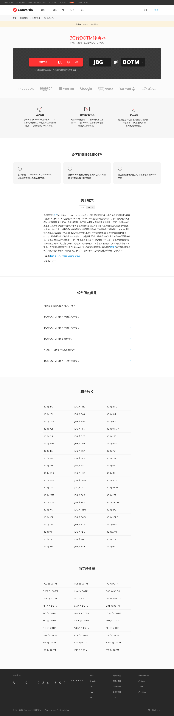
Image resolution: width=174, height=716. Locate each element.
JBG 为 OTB (48, 487)
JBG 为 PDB (48, 502)
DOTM (90, 207)
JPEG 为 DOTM (50, 583)
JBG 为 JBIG (79, 443)
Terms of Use (50, 710)
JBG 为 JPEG (111, 406)
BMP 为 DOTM (50, 635)
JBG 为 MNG (80, 480)
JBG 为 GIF (111, 421)
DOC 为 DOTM (113, 591)
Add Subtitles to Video (24, 2)
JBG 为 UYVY (111, 524)
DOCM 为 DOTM (114, 598)
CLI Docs (141, 686)
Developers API (144, 675)
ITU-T (113, 247)
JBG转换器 (36, 18)
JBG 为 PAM (48, 495)
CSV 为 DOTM (112, 635)
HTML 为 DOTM (113, 613)
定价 (72, 10)
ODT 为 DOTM (113, 606)
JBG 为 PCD (79, 495)
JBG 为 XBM (80, 532)
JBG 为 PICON (112, 502)
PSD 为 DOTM (112, 620)
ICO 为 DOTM (49, 650)
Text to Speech (64, 2)
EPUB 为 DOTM (81, 620)
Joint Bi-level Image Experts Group (65, 256)
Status (92, 697)
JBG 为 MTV (111, 480)
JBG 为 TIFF (48, 421)
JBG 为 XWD (80, 539)
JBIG (55, 215)
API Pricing (142, 692)
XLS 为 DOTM (49, 642)
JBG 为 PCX (111, 451)
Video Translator (82, 2)
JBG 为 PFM (79, 502)
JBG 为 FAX (48, 465)
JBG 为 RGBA (80, 517)
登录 (145, 10)
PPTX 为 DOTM (50, 606)
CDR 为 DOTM (81, 635)
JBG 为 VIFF (48, 532)
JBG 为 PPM (80, 458)
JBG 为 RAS (111, 509)
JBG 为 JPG (48, 406)
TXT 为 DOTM (49, 613)
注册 (156, 10)
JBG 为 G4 (110, 546)
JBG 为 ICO (48, 458)
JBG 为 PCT (111, 495)
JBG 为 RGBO (112, 517)
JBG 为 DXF (111, 414)
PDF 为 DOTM (81, 583)
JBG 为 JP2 (48, 451)
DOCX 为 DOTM (50, 591)
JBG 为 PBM (80, 429)
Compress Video (40, 2)
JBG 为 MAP (48, 480)
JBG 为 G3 (110, 465)
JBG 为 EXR (111, 458)
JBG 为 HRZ (79, 473)
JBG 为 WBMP (112, 429)
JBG (82, 207)
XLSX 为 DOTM (81, 606)
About (92, 675)
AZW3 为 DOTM (113, 642)
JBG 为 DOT (80, 436)
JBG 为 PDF (48, 414)
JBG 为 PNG (79, 406)
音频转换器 (117, 681)
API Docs (141, 681)
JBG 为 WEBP (112, 443)
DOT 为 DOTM (50, 598)
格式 (91, 686)
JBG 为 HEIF (79, 546)
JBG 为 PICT (48, 509)
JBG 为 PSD (111, 436)
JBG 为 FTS (79, 465)
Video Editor (8, 2)
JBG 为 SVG (79, 414)
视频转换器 (117, 675)
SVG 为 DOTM (81, 642)
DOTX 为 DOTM (81, 598)
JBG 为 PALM (112, 487)
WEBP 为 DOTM (82, 628)
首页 (14, 18)
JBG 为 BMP (80, 421)
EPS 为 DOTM (112, 650)
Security (93, 681)
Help (82, 10)
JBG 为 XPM (111, 532)
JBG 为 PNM (80, 509)
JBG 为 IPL (111, 473)
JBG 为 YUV (111, 539)
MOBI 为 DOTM (81, 613)
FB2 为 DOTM (49, 620)
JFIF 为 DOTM (80, 650)
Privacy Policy (64, 710)
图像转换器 (24, 18)
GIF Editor (52, 2)
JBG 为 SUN (79, 524)
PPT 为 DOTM (112, 628)
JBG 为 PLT (48, 429)
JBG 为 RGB (48, 517)
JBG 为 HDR (48, 473)
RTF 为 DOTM (49, 628)
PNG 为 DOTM (81, 591)
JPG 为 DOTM (112, 583)
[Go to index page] (23, 9)
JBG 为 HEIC (48, 546)
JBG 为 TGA (79, 451)
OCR (55, 10)
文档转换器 (117, 686)
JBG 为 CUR (48, 436)
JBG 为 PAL (79, 487)
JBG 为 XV (47, 539)
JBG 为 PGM (48, 443)
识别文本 (94, 24)
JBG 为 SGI (48, 524)
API (63, 10)
